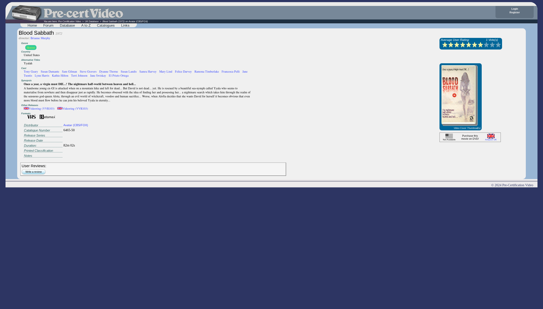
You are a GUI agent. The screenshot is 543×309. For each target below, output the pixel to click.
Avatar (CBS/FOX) (75, 125)
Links (125, 25)
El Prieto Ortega (119, 75)
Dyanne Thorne (108, 71)
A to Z (86, 25)
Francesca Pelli (231, 71)
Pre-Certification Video (69, 21)
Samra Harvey (148, 71)
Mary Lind (165, 71)
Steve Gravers (88, 71)
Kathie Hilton (60, 75)
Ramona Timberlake (207, 71)
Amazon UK (491, 139)
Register (514, 12)
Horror (31, 48)
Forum (48, 25)
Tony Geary (31, 71)
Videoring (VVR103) (42, 108)
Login (514, 8)
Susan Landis (129, 71)
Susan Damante (50, 71)
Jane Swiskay (98, 75)
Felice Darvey (183, 71)
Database (67, 25)
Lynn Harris (42, 75)
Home (32, 25)
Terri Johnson (79, 75)
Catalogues (106, 25)
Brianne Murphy (40, 38)
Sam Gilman (69, 71)
